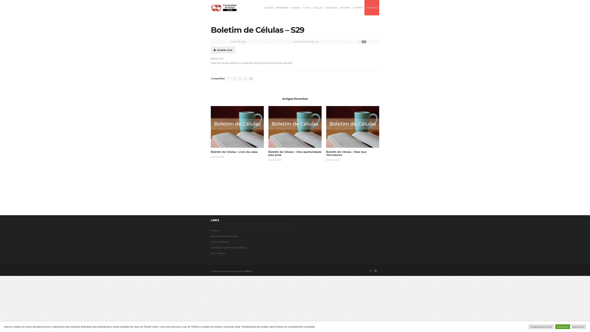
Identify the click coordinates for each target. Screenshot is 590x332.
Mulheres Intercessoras (224, 236)
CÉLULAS (318, 7)
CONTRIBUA (372, 7)
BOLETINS (345, 7)
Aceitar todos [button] (562, 327)
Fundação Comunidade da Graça (229, 248)
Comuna (215, 231)
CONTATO (358, 7)
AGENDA (295, 7)
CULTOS (307, 7)
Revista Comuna (220, 242)
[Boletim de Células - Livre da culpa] (237, 128)
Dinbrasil (248, 271)
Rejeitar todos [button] (578, 327)
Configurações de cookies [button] (541, 327)
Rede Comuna (218, 253)
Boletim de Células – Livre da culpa (234, 151)
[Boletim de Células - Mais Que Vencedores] (352, 128)
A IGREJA (269, 7)
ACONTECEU (331, 7)
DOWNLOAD (224, 50)
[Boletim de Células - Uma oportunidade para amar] (294, 128)
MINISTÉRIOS (282, 7)
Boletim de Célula (307, 41)
